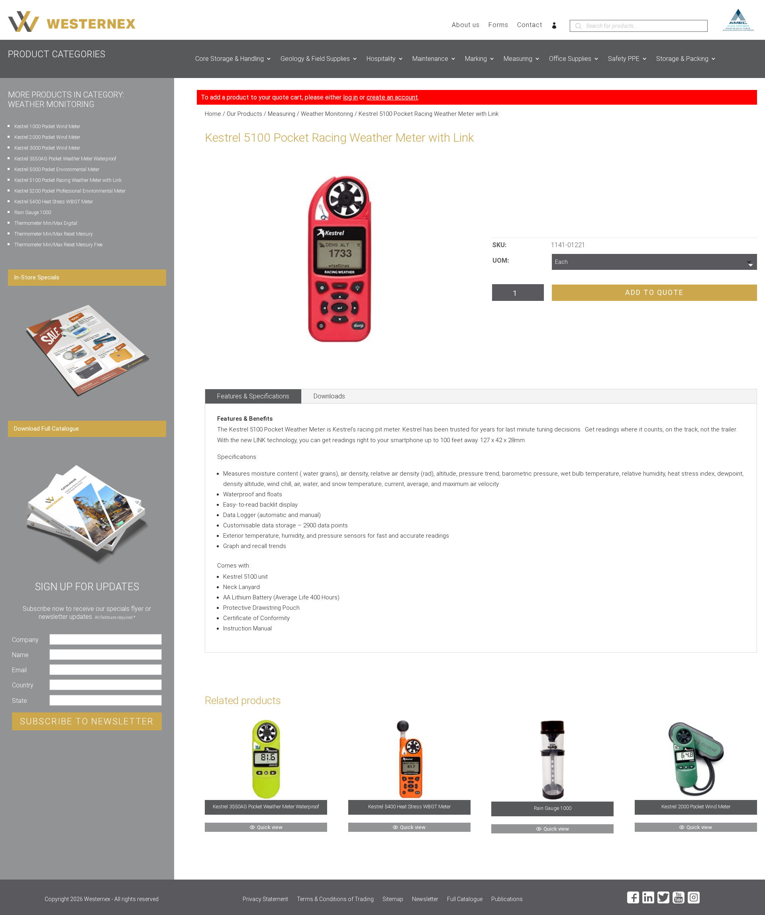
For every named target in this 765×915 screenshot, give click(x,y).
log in (350, 97)
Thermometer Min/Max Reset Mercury (53, 234)
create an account (392, 97)
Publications (507, 899)
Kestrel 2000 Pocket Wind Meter (47, 137)
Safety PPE (623, 58)
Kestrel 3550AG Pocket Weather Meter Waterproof (65, 159)
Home (213, 113)
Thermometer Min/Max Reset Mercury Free (58, 245)
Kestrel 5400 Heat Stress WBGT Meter (53, 202)
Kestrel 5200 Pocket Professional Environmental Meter (70, 191)
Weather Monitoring (327, 113)
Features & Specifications (253, 396)
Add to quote (654, 292)
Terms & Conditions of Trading (335, 899)
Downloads (329, 396)
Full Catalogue (465, 899)
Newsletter (425, 899)
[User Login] (554, 27)
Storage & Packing (682, 58)
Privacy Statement (265, 899)
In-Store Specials (36, 277)
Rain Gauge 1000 (32, 212)
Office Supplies (570, 58)
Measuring (518, 58)
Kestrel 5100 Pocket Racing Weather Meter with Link (68, 180)
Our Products (244, 113)
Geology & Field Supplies (315, 58)
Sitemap (392, 899)
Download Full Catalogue (46, 428)
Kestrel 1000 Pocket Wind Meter (47, 126)
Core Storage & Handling (229, 58)
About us (466, 25)
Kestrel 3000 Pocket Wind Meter (47, 148)
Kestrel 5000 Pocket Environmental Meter (56, 169)
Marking (476, 58)
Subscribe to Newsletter (87, 721)
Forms (498, 25)
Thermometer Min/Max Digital (45, 223)
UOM (499, 260)
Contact (529, 25)
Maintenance (430, 58)
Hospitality (381, 58)
